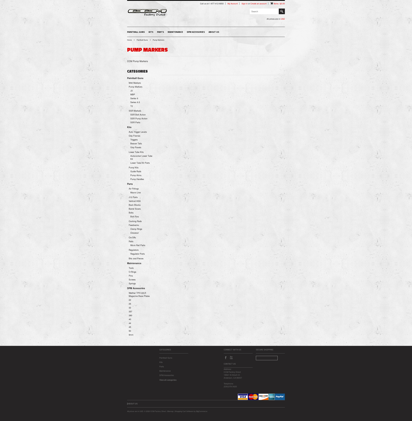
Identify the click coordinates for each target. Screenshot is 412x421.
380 (130, 315)
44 (130, 323)
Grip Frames (134, 135)
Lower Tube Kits (136, 152)
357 (130, 311)
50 (130, 330)
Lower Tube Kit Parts (140, 162)
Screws (132, 279)
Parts (160, 32)
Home (129, 40)
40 (130, 319)
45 (130, 326)
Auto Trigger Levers (138, 131)
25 (130, 303)
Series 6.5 (135, 102)
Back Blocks (135, 204)
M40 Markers (135, 82)
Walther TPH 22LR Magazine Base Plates (139, 294)
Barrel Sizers (135, 208)
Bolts (131, 212)
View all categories (168, 379)
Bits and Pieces (136, 258)
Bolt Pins (134, 216)
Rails (131, 241)
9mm (131, 334)
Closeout (134, 232)
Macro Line (135, 192)
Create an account (258, 3)
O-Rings (132, 271)
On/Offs (132, 237)
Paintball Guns (136, 32)
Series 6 (134, 98)
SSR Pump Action (138, 118)
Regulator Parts (137, 253)
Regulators (134, 249)
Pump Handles (137, 179)
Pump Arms (135, 175)
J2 (131, 90)
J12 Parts (133, 197)
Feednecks (134, 225)
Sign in (245, 3)
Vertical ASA (135, 201)
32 (130, 307)
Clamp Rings (136, 228)
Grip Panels (135, 147)
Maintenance (175, 32)
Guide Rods (135, 171)
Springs (132, 283)
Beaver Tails (136, 143)
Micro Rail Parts (137, 245)
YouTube (231, 357)
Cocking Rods (135, 221)
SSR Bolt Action (138, 114)
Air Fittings (134, 188)
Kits (151, 32)
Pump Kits (134, 167)
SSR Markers (135, 110)
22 (130, 299)
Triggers (134, 139)
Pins (131, 275)
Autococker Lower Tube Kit (141, 157)
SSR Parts (135, 122)
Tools (131, 267)
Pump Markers (135, 86)
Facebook (226, 357)
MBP (132, 94)
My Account (233, 3)
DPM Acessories (196, 32)
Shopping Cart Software (184, 411)
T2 (131, 106)
